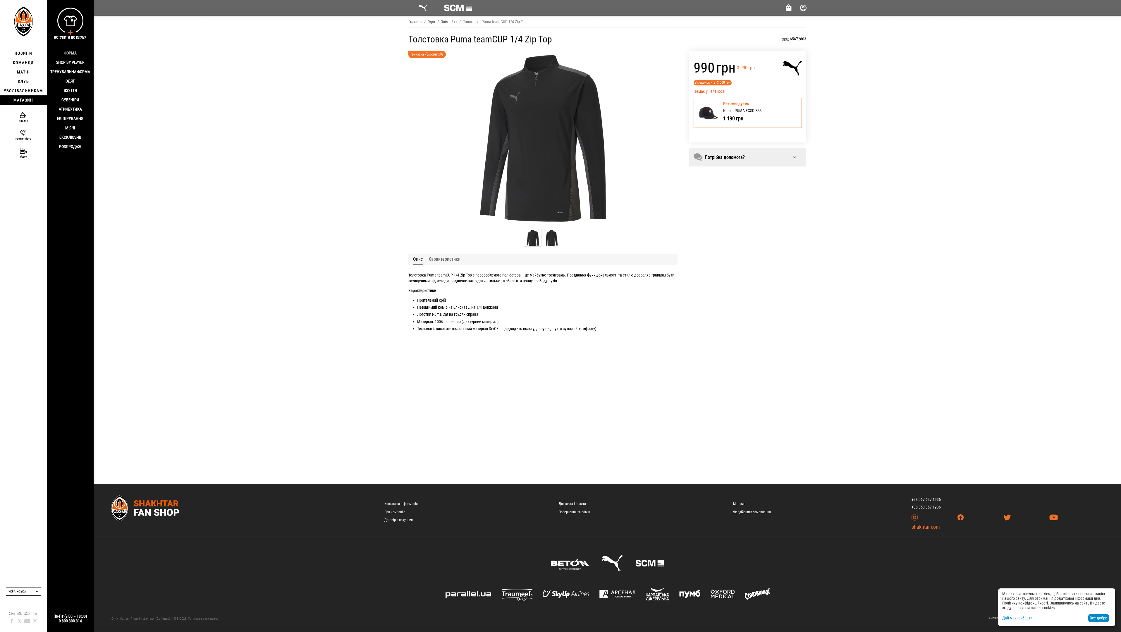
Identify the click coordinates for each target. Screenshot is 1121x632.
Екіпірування (70, 118)
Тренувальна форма (70, 71)
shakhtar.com (926, 527)
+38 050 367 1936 (926, 507)
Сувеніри (70, 99)
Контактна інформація (401, 504)
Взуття (70, 90)
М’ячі (70, 128)
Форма (70, 53)
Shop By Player (70, 62)
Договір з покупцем (398, 520)
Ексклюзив (70, 137)
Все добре (1098, 618)
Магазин (739, 504)
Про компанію (394, 512)
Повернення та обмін (574, 512)
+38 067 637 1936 (926, 499)
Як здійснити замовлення (752, 512)
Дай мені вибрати (1017, 618)
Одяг (70, 81)
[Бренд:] (792, 68)
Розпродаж (70, 146)
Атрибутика (70, 109)
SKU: (785, 39)
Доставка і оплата (572, 504)
